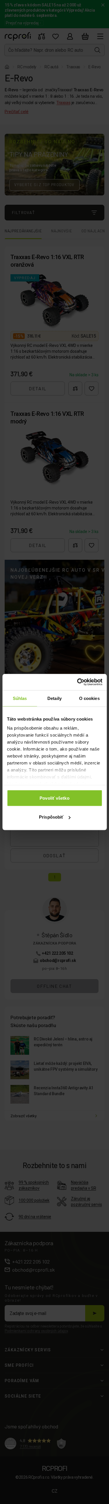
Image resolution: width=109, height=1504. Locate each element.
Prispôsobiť (51, 817)
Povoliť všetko (54, 797)
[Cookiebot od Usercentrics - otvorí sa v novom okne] (77, 682)
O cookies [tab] (89, 698)
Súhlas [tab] (20, 698)
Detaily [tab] (54, 698)
